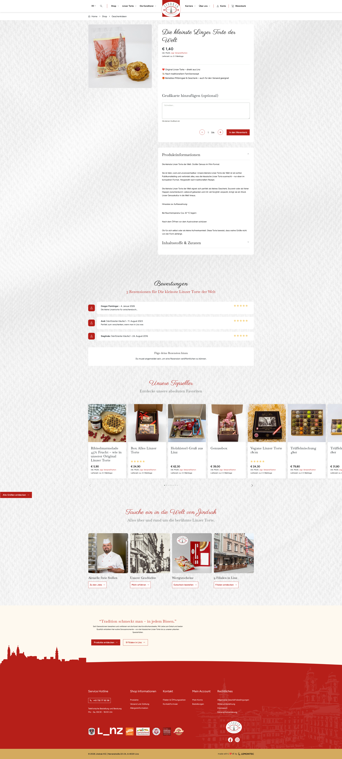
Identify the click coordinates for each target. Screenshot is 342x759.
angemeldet (151, 358)
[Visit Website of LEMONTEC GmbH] (246, 754)
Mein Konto (197, 700)
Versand (178, 53)
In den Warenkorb (238, 132)
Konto (223, 6)
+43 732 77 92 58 (101, 700)
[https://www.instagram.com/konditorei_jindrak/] (237, 739)
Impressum (222, 708)
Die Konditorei (146, 6)
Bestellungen (198, 704)
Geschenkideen (119, 16)
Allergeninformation (139, 708)
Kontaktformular (170, 704)
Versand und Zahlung (139, 704)
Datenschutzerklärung (227, 712)
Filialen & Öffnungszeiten (174, 700)
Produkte (134, 700)
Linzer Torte (128, 6)
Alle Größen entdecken (14, 495)
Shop (113, 6)
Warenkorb (240, 6)
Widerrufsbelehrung (226, 704)
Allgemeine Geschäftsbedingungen (233, 700)
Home (94, 16)
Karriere (189, 6)
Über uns (203, 6)
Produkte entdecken (104, 642)
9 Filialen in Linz (134, 642)
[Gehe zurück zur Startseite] (234, 727)
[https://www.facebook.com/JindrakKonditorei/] (230, 739)
